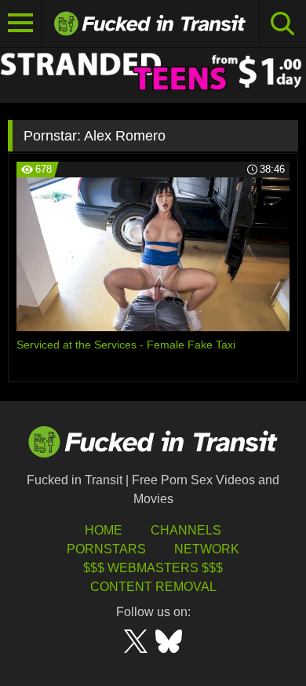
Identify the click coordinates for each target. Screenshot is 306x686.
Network (206, 549)
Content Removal (153, 586)
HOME (103, 530)
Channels (186, 530)
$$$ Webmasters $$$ (153, 568)
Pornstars (106, 549)
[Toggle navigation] (21, 23)
